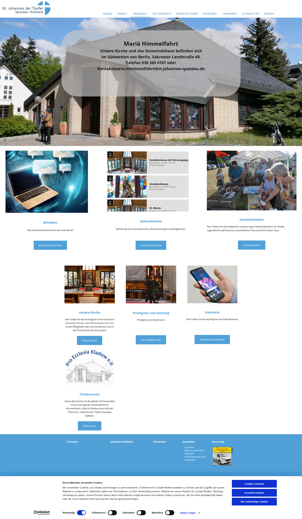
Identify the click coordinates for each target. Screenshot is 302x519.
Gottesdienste (162, 13)
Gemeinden (139, 13)
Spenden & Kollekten (121, 441)
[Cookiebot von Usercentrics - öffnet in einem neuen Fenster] (42, 512)
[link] (123, 13)
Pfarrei (121, 13)
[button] (50, 245)
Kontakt (269, 13)
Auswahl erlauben (254, 492)
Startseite (72, 441)
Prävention (160, 441)
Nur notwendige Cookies (254, 501)
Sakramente (230, 13)
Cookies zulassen (254, 483)
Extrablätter (250, 13)
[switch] (112, 512)
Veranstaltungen (187, 13)
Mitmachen (209, 13)
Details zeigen (188, 512)
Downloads (188, 441)
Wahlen (107, 13)
